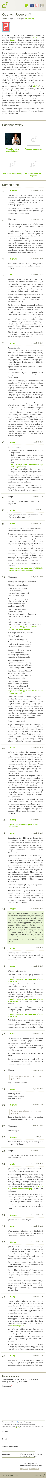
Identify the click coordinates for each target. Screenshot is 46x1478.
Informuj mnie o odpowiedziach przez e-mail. (31, 1465)
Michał (13, 1242)
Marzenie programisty (12, 173)
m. (11, 275)
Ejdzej (13, 820)
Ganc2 (13, 1034)
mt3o (35, 38)
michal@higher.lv (17, 1326)
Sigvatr (13, 191)
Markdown (28, 1422)
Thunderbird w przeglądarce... (12, 150)
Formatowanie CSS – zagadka (33, 174)
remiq (13, 442)
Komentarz (7, 1386)
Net (26, 18)
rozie (12, 1164)
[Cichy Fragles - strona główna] (6, 6)
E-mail (5, 1439)
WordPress (14, 1475)
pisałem (36, 86)
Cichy (13, 909)
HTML (20, 1422)
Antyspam (6, 1454)
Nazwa (5, 1431)
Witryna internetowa (10, 1447)
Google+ (13, 40)
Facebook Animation (33, 149)
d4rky (12, 833)
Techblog (31, 18)
